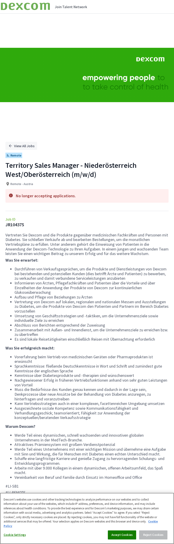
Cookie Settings (15, 535)
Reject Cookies (153, 535)
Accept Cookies (122, 535)
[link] (25, 6)
